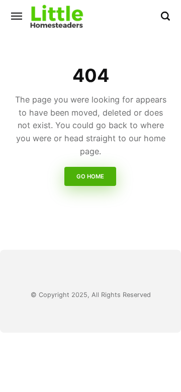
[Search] (165, 16)
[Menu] (17, 16)
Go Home (91, 176)
